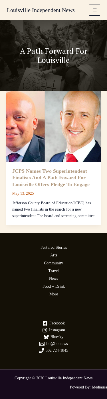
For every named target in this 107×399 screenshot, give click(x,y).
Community (53, 263)
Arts (53, 255)
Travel (53, 271)
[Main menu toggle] (94, 10)
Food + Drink (54, 286)
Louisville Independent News (41, 10)
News (53, 278)
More (53, 294)
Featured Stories (54, 247)
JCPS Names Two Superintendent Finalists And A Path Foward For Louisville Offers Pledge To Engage (51, 177)
